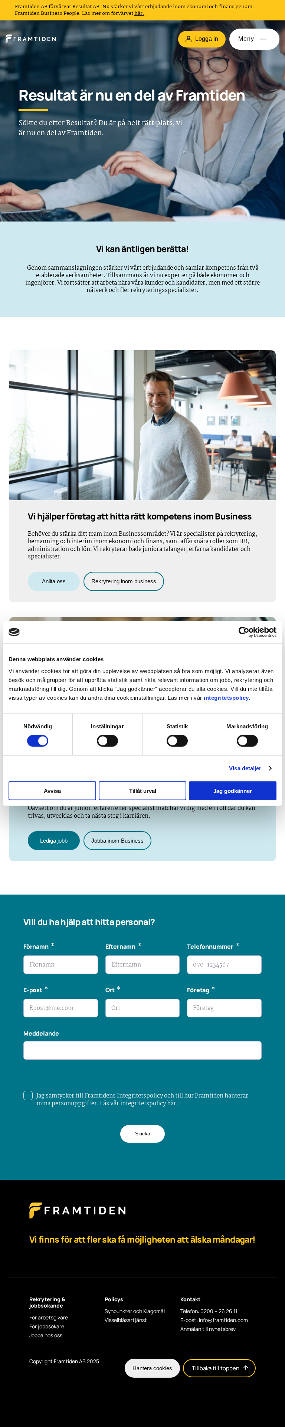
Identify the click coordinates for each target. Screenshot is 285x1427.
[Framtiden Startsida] (77, 1218)
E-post (35, 991)
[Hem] (31, 39)
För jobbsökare (46, 1326)
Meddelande (41, 1033)
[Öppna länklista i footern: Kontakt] (182, 1308)
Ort (113, 991)
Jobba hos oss (45, 1335)
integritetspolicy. (227, 697)
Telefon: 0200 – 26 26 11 (208, 1311)
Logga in (206, 39)
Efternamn (123, 947)
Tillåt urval (142, 790)
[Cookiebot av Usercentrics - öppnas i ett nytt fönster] (244, 632)
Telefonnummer (213, 947)
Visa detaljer (245, 768)
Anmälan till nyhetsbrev (208, 1329)
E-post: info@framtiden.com (214, 1320)
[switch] (107, 741)
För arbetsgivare (48, 1317)
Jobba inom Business (117, 840)
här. (139, 13)
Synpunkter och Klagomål (135, 1311)
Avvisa (52, 790)
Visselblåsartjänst (126, 1320)
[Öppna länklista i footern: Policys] (107, 1308)
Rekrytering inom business (123, 581)
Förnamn (38, 947)
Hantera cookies (152, 1368)
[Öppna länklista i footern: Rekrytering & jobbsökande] (31, 1314)
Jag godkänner (232, 790)
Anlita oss (54, 581)
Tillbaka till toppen (215, 1368)
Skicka (142, 1133)
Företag (201, 991)
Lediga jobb (54, 840)
